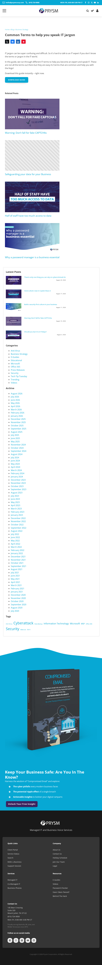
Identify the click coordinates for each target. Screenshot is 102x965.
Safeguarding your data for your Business (28, 174)
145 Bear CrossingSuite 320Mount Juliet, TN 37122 (17, 910)
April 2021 (15, 582)
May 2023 (15, 502)
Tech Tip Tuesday (19, 376)
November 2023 (18, 483)
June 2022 (15, 537)
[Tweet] (7, 41)
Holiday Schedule (60, 858)
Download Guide (16, 80)
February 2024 (17, 473)
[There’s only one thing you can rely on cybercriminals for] (14, 280)
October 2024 (17, 448)
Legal (55, 866)
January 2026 (17, 416)
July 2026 (15, 396)
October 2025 (17, 425)
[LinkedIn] (98, 2)
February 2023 (17, 511)
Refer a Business (15, 862)
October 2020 (17, 601)
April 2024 (15, 467)
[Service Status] (92, 10)
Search (10, 858)
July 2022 (15, 534)
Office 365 (15, 366)
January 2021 (17, 591)
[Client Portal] (97, 10)
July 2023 (15, 495)
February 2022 (17, 550)
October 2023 (17, 486)
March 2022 (16, 547)
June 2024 (15, 460)
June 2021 (15, 575)
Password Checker (60, 888)
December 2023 (18, 480)
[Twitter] (91, 2)
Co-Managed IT (14, 884)
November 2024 (18, 444)
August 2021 (16, 569)
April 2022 (15, 543)
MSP (83, 623)
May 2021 (15, 579)
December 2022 (18, 518)
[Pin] (24, 41)
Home (7, 29)
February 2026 (17, 412)
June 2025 (15, 438)
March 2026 (16, 409)
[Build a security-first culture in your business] (14, 307)
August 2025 (16, 432)
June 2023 (15, 499)
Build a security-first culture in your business (40, 304)
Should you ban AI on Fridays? (35, 332)
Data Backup (38, 624)
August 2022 (16, 531)
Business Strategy (22, 29)
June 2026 (15, 400)
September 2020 (18, 604)
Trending (15, 379)
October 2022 (17, 524)
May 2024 (15, 464)
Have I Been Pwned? (61, 892)
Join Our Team (59, 862)
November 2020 (18, 598)
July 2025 (15, 435)
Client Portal (13, 850)
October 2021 (17, 563)
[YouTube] (94, 2)
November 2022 (18, 521)
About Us (56, 850)
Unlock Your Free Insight (21, 804)
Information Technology (56, 623)
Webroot (23, 630)
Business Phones (15, 888)
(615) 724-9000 (14, 916)
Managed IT (12, 880)
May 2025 (15, 441)
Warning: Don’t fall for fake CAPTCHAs (26, 132)
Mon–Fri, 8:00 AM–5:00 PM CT (71, 2)
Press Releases (18, 370)
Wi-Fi (28, 630)
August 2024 (16, 454)
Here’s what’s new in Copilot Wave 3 (37, 291)
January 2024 (17, 476)
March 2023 (16, 508)
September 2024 (18, 451)
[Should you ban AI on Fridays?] (14, 334)
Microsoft (15, 363)
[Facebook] (85, 2)
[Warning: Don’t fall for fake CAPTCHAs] (14, 321)
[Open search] (88, 10)
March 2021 (16, 585)
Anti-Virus (15, 350)
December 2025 (18, 419)
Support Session (14, 866)
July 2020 (15, 611)
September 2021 (18, 566)
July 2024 (15, 457)
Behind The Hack (60, 896)
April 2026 (15, 406)
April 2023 (15, 505)
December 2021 (18, 556)
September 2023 (18, 489)
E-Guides (15, 357)
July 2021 (15, 572)
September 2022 (18, 527)
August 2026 (16, 393)
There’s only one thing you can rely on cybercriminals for (45, 277)
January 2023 (17, 515)
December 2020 (18, 595)
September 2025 (18, 428)
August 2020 (16, 607)
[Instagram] (88, 2)
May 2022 (15, 540)
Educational (16, 360)
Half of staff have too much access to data (28, 215)
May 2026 (15, 403)
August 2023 (16, 492)
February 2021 (17, 588)
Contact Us (57, 854)
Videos (14, 382)
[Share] (13, 41)
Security (14, 373)
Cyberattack (23, 623)
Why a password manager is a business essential (32, 257)
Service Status (13, 854)
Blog (12, 29)
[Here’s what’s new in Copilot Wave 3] (14, 294)
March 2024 (16, 470)
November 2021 (18, 559)
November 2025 (18, 422)
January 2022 (17, 553)
